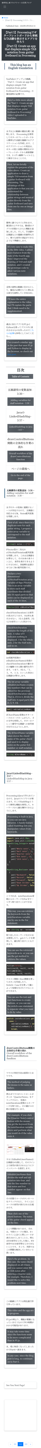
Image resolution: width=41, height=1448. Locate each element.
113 (26, 1444)
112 (21, 1444)
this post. (12, 354)
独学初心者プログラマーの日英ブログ (16, 2)
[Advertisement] (20, 1415)
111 (15, 1444)
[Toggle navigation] (5, 7)
